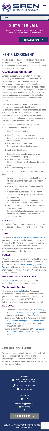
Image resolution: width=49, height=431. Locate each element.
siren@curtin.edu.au (26, 389)
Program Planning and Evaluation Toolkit (28, 237)
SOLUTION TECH (27, 427)
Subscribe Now (31, 39)
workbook (10, 280)
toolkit (21, 291)
